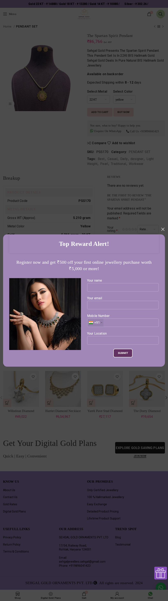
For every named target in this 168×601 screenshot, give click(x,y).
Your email (94, 298)
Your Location (97, 333)
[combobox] (95, 323)
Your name (94, 280)
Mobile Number (98, 319)
